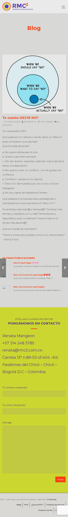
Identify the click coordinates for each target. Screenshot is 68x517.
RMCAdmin (31, 122)
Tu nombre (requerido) (14, 387)
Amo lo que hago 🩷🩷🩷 (26, 263)
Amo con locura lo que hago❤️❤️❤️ (31, 275)
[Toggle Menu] (63, 7)
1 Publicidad (51, 499)
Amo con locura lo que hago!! (29, 287)
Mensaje (7, 422)
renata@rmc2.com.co (22, 350)
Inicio (19, 505)
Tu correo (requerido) (13, 405)
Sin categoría (47, 122)
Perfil (26, 505)
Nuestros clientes (45, 510)
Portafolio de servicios (55, 505)
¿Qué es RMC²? (37, 505)
